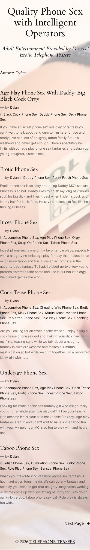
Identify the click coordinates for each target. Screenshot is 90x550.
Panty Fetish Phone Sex (70, 177)
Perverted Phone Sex (24, 318)
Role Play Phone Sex (57, 318)
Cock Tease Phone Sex (25, 292)
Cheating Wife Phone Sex (59, 307)
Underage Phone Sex (23, 373)
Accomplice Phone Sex (20, 237)
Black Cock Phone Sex (20, 114)
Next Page (77, 523)
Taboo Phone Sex (64, 243)
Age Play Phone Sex (55, 237)
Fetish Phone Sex (16, 463)
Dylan (14, 107)
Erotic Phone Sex (19, 169)
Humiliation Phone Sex (48, 463)
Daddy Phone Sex (53, 114)
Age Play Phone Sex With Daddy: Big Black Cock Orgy (42, 96)
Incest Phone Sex (19, 222)
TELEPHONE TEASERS (52, 542)
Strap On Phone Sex (33, 243)
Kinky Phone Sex (30, 313)
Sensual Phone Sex (54, 468)
